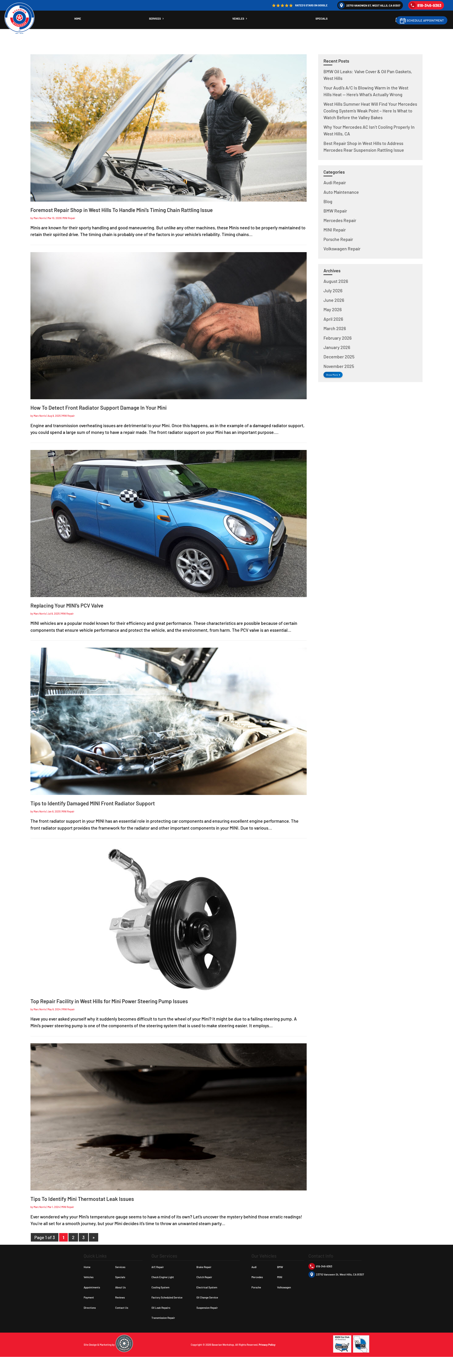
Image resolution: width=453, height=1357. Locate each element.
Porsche (256, 1287)
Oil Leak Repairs (160, 1307)
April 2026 (333, 319)
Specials (322, 18)
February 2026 (337, 338)
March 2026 (334, 328)
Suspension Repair (207, 1307)
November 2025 (338, 366)
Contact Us (121, 1307)
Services (155, 18)
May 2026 (332, 309)
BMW (280, 1267)
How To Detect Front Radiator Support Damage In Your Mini (98, 407)
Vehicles (238, 18)
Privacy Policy (267, 1344)
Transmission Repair (163, 1317)
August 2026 (335, 281)
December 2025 (338, 356)
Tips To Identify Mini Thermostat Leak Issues (82, 1199)
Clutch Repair (204, 1277)
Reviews (120, 1297)
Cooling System (160, 1287)
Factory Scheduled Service (166, 1297)
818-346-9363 (429, 5)
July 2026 (332, 290)
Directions (90, 1307)
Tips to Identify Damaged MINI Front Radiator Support (92, 803)
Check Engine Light (162, 1277)
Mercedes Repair (339, 220)
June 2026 (333, 300)
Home (77, 18)
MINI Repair (69, 218)
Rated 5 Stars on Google (311, 5)
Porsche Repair (338, 239)
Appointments (92, 1287)
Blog (327, 201)
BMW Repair (335, 210)
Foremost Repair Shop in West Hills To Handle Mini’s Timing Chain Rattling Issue (121, 210)
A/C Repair (157, 1267)
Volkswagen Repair (341, 248)
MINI (279, 1277)
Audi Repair (334, 182)
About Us (120, 1287)
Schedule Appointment (425, 20)
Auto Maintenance (341, 192)
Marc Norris (40, 218)
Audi (254, 1267)
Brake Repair (203, 1267)
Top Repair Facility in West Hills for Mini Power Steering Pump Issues (109, 1001)
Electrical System (206, 1287)
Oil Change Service (207, 1297)
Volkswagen (284, 1287)
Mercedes (257, 1277)
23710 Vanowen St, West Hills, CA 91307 (373, 5)
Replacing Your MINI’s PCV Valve (66, 605)
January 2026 (336, 347)
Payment (89, 1297)
